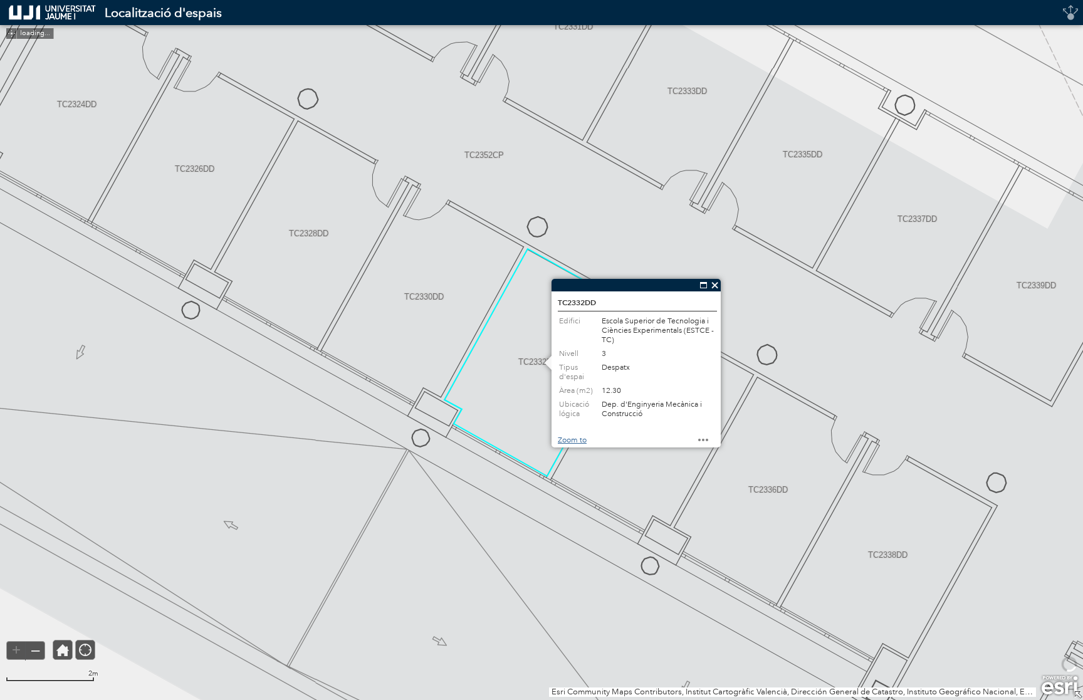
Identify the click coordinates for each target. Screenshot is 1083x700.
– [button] (35, 650)
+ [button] (16, 650)
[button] (63, 650)
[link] (48, 12)
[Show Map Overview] (1078, 695)
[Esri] (1059, 685)
